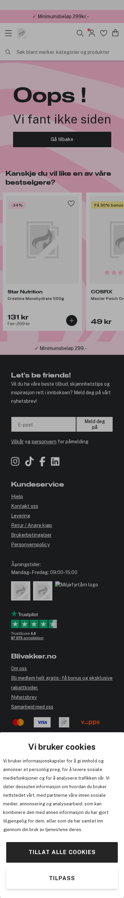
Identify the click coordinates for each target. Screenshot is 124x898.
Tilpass (62, 878)
